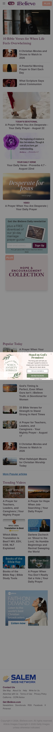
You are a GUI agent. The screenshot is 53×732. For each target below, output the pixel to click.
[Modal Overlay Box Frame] (26, 366)
